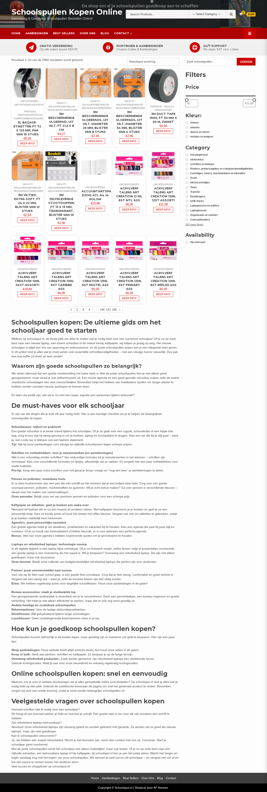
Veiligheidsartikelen (61, 106)
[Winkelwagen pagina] (240, 14)
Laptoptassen (29, 101)
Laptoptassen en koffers (30, 104)
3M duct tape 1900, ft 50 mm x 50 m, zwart (163, 118)
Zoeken (246, 61)
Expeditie (156, 106)
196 (102, 309)
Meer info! (27, 143)
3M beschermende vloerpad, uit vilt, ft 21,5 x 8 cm (61, 122)
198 (114, 309)
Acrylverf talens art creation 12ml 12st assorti (163, 194)
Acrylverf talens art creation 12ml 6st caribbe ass (61, 281)
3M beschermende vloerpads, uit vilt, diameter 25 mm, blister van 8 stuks (95, 122)
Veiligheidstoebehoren (63, 110)
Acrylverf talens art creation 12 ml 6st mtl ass (129, 194)
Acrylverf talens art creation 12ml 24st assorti (27, 279)
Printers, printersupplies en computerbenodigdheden (30, 115)
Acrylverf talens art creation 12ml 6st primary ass (129, 281)
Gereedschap (163, 110)
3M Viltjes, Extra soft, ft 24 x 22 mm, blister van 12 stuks (27, 203)
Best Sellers (64, 33)
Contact (121, 33)
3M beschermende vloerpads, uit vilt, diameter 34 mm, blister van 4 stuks (129, 122)
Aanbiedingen (36, 33)
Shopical (140, 787)
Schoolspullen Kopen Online (66, 11)
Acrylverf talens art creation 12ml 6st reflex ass (163, 279)
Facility (61, 103)
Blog (105, 33)
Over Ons (88, 33)
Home (15, 33)
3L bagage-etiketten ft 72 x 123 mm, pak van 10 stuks (27, 128)
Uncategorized (95, 187)
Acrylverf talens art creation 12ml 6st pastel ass (95, 279)
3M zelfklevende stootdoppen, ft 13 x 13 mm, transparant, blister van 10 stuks (61, 207)
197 (108, 309)
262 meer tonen (194, 224)
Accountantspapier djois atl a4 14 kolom (100, 195)
